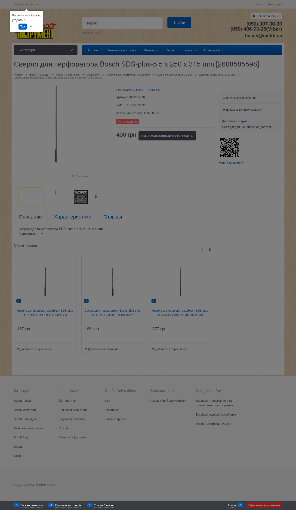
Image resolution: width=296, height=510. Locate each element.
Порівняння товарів (68, 505)
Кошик (232, 505)
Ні (31, 26)
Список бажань (104, 505)
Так (22, 26)
